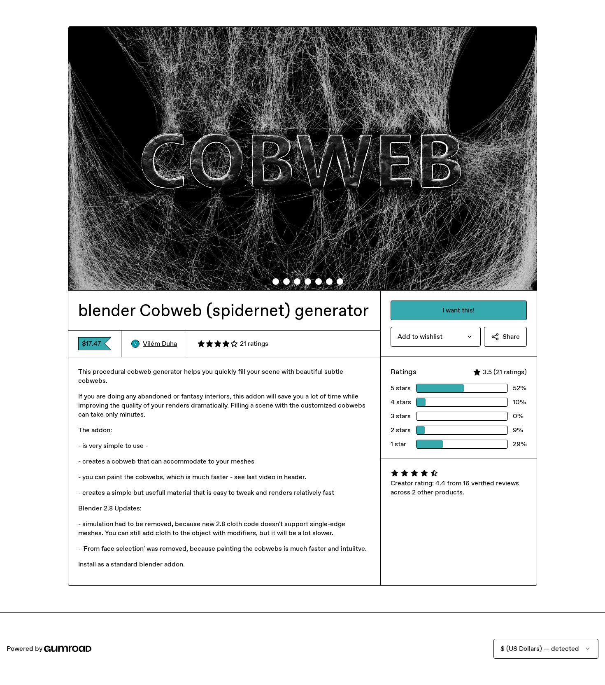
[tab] (265, 281)
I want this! (458, 310)
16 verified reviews (491, 483)
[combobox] (436, 337)
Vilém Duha (160, 343)
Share (511, 336)
